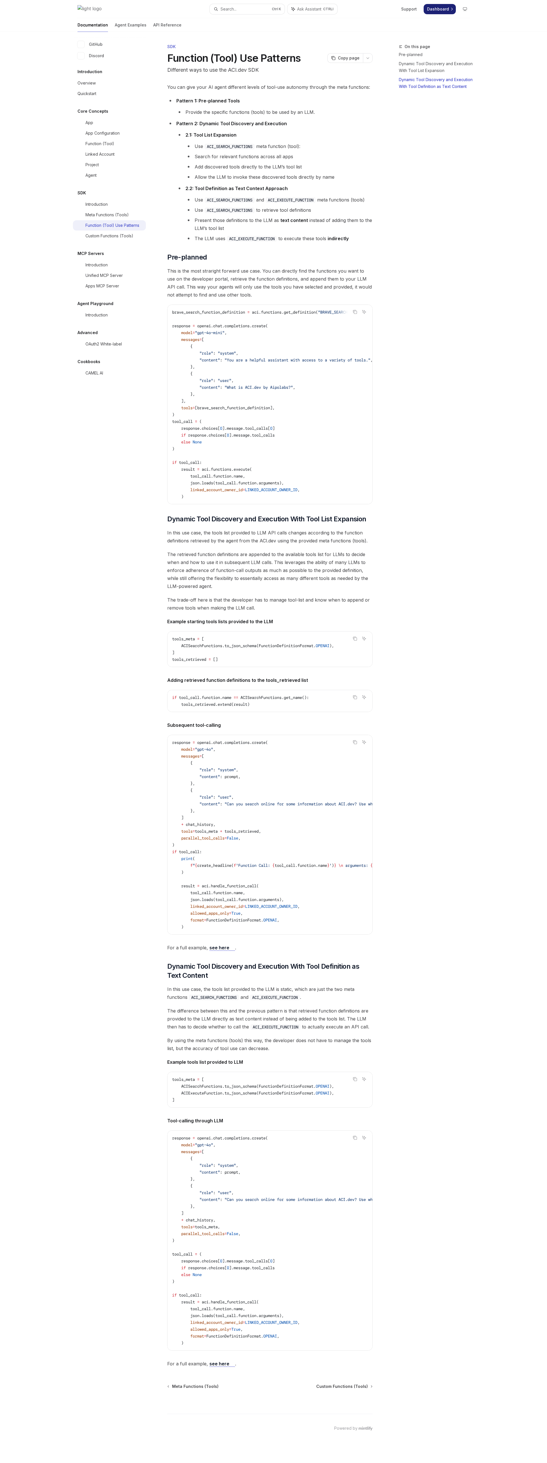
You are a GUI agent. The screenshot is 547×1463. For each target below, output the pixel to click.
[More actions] (368, 58)
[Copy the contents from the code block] (355, 312)
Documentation (92, 24)
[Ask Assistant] (364, 312)
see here (219, 947)
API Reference (167, 24)
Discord (96, 55)
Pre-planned (411, 54)
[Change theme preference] (465, 9)
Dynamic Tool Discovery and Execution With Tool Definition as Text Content (436, 83)
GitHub (96, 44)
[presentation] (270, 404)
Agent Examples (130, 24)
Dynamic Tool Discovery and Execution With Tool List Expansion (436, 67)
